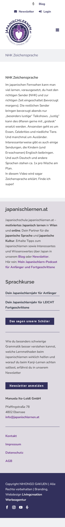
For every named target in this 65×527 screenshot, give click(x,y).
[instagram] (14, 507)
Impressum (13, 444)
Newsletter (40, 257)
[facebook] (7, 507)
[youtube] (20, 507)
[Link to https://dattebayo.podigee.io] (33, 3)
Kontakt (11, 436)
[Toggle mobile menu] (58, 30)
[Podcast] (27, 507)
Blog (42, 4)
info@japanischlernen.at (22, 417)
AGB (8, 461)
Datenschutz (14, 453)
